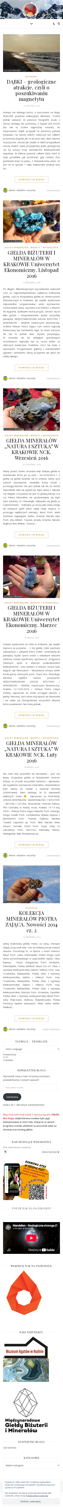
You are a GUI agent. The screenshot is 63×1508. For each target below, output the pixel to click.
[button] (5, 1151)
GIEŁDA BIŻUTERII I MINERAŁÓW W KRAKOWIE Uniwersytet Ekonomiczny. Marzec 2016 (31, 619)
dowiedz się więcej (31, 179)
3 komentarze (53, 190)
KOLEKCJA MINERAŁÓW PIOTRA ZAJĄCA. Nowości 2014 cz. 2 (32, 921)
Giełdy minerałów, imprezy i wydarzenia (31, 247)
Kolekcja (31, 908)
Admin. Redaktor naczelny (22, 190)
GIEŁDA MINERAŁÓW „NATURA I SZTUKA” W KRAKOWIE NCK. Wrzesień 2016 (31, 449)
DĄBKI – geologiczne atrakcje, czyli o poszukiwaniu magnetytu (31, 90)
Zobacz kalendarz (49, 1151)
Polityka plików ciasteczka (37, 1495)
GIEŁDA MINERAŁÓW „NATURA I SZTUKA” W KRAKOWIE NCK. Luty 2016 (31, 752)
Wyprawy (31, 76)
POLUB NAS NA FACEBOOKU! (31, 1208)
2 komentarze (53, 855)
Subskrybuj (12, 1096)
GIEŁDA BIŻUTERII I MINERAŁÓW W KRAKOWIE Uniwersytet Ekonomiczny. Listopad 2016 (31, 264)
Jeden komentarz (51, 1029)
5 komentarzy (53, 378)
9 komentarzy (53, 725)
